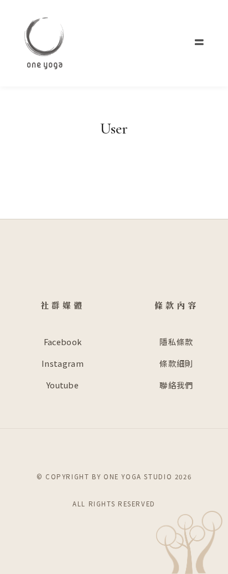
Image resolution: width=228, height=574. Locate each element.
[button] (199, 42)
